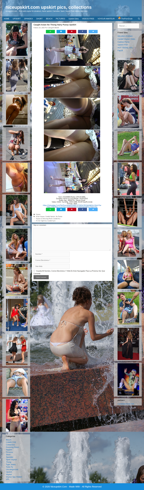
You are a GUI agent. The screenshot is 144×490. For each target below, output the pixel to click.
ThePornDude (127, 19)
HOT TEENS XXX (125, 48)
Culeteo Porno (123, 42)
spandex (9, 457)
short (8, 455)
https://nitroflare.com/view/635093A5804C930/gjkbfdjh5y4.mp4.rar (72, 207)
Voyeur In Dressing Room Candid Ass (48, 218)
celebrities (10, 445)
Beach (8, 440)
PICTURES (60, 19)
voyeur (38, 214)
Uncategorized (12, 469)
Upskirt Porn (123, 45)
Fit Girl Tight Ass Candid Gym (45, 221)
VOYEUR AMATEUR (106, 19)
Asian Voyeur (40, 216)
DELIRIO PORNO (125, 36)
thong (8, 462)
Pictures (9, 452)
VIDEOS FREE (88, 19)
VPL (7, 479)
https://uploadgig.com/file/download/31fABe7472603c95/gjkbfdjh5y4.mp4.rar (72, 205)
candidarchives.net (126, 404)
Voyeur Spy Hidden (14, 477)
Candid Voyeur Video (126, 39)
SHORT (39, 19)
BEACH (49, 19)
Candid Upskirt (50, 216)
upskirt (9, 472)
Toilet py (9, 467)
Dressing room (12, 447)
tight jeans (11, 464)
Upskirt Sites (74, 19)
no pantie (59, 216)
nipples (9, 450)
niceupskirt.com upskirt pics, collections (49, 7)
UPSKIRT (17, 19)
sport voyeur (11, 460)
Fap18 (120, 50)
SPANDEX (28, 19)
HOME (6, 19)
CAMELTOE (11, 442)
